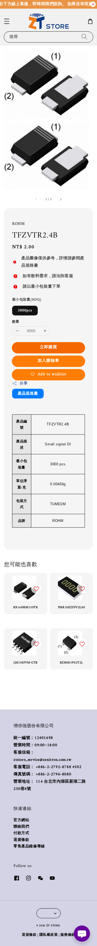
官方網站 (21, 820)
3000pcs (25, 310)
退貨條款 (21, 840)
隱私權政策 (48, 935)
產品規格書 (28, 393)
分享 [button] (23, 383)
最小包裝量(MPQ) (26, 299)
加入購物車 (48, 360)
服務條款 (67, 935)
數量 (15, 322)
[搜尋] (84, 37)
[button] (7, 21)
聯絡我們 (21, 827)
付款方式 (21, 833)
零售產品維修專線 (29, 846)
